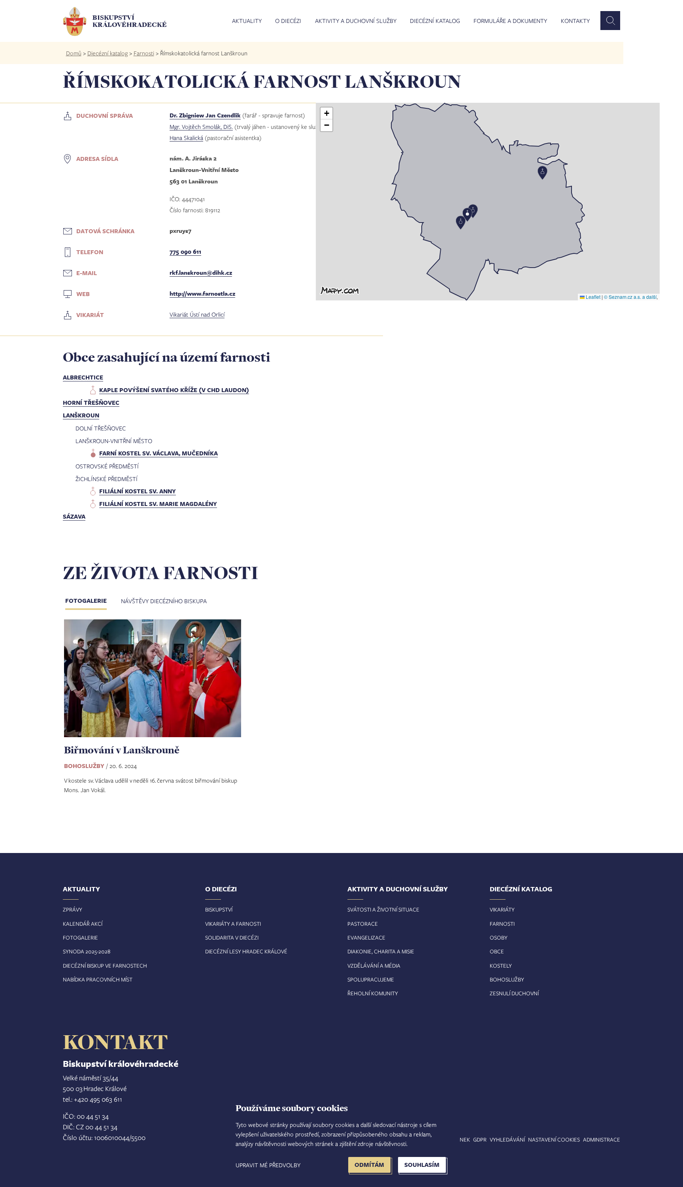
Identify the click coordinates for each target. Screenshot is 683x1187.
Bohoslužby (507, 979)
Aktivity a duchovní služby (355, 21)
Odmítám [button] (369, 1165)
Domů (73, 53)
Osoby (499, 937)
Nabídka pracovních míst (97, 979)
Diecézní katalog (435, 21)
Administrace (601, 1139)
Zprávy (72, 909)
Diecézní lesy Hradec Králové (246, 951)
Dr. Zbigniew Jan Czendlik (205, 115)
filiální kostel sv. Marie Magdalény (158, 504)
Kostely (501, 965)
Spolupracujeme (370, 979)
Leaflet (592, 296)
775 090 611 (185, 251)
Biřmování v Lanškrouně (121, 750)
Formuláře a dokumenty (510, 21)
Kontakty (575, 21)
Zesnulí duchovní (514, 993)
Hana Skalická (186, 138)
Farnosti (144, 53)
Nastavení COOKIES (554, 1139)
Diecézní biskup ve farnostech (105, 965)
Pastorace (362, 923)
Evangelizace (366, 937)
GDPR (480, 1139)
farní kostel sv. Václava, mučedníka (158, 453)
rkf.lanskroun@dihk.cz (201, 272)
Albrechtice (83, 377)
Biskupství (218, 909)
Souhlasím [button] (422, 1165)
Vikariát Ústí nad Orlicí (197, 314)
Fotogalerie (86, 600)
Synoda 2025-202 (85, 951)
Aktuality (247, 21)
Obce (497, 951)
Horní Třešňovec (91, 402)
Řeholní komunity (372, 993)
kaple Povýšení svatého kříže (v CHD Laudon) (174, 390)
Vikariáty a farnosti (233, 923)
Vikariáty (502, 909)
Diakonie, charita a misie (380, 951)
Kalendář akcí (82, 923)
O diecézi (288, 21)
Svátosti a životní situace (383, 909)
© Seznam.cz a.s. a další (630, 296)
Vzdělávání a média (373, 965)
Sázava (74, 516)
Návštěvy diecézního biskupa (164, 601)
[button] (487, 201)
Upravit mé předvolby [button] (268, 1165)
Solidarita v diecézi (231, 937)
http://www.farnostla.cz (202, 293)
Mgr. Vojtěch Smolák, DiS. (201, 126)
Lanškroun (81, 415)
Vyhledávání (507, 1139)
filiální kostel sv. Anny (137, 491)
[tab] (92, 602)
